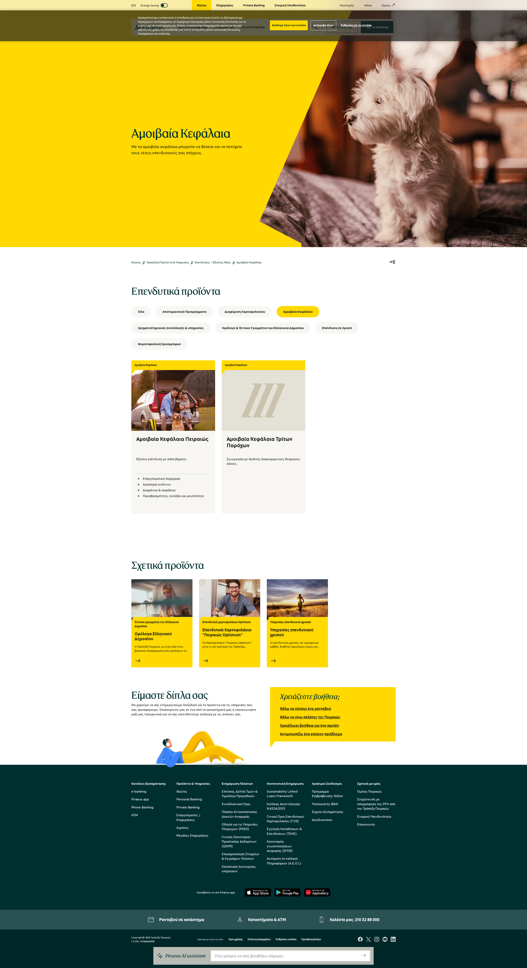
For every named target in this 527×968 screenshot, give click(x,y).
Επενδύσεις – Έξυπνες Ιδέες (213, 262)
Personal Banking (189, 799)
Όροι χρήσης (236, 939)
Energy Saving (150, 5)
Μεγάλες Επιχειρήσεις (192, 835)
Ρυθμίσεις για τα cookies (356, 25)
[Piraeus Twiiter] (368, 939)
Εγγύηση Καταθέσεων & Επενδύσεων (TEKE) (284, 831)
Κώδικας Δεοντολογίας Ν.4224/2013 (283, 806)
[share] (392, 262)
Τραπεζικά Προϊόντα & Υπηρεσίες (168, 262)
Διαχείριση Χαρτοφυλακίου (245, 311)
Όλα (141, 311)
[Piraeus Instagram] (376, 939)
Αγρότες (182, 827)
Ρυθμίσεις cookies (286, 939)
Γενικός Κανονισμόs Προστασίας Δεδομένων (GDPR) (239, 841)
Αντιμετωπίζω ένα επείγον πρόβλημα (311, 733)
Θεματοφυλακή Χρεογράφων (159, 344)
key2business (322, 819)
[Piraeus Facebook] (360, 939)
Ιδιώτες (136, 262)
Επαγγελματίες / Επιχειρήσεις (188, 817)
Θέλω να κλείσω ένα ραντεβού (305, 708)
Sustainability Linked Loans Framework (282, 793)
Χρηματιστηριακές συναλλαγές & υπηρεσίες (171, 328)
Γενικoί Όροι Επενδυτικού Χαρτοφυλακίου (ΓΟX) (285, 818)
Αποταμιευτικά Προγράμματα (184, 311)
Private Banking (187, 807)
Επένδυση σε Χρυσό (337, 328)
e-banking (138, 791)
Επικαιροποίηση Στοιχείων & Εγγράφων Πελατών (240, 856)
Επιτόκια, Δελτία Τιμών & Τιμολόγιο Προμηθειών (240, 793)
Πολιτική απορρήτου (259, 939)
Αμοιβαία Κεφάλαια (298, 311)
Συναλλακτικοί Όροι (236, 804)
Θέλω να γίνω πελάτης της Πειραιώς (310, 717)
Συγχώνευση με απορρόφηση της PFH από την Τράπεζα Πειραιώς (376, 804)
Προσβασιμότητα (311, 939)
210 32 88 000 (367, 919)
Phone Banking (142, 807)
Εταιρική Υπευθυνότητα (374, 816)
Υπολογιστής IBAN (325, 804)
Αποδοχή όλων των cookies (289, 25)
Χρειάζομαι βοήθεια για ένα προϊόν (309, 725)
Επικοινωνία (366, 824)
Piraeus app (140, 799)
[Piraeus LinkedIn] (393, 939)
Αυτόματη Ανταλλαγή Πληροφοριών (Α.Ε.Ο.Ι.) (284, 860)
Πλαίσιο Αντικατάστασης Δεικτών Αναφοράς (239, 814)
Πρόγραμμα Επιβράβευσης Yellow (327, 793)
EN (133, 5)
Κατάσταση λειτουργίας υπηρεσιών (239, 868)
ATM (134, 815)
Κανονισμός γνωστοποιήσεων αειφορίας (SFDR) (280, 846)
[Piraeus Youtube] (384, 939)
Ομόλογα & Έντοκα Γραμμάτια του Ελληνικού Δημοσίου (263, 328)
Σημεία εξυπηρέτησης (327, 811)
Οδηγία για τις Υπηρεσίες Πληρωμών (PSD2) (240, 826)
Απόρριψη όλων (323, 25)
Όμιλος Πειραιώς (369, 791)
